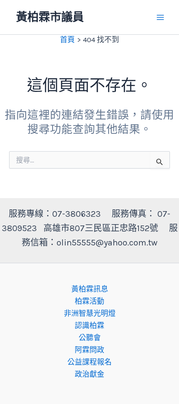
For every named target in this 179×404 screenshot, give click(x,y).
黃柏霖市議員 (50, 17)
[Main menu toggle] (161, 17)
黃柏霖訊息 (89, 289)
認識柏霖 (89, 325)
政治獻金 (89, 374)
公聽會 (90, 337)
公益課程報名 (89, 362)
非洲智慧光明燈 (90, 313)
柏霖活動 (89, 301)
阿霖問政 (89, 349)
